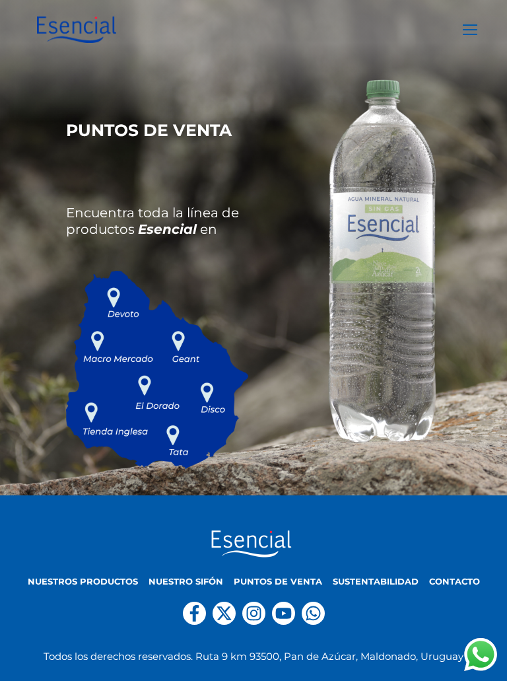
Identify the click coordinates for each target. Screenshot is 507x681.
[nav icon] (470, 30)
